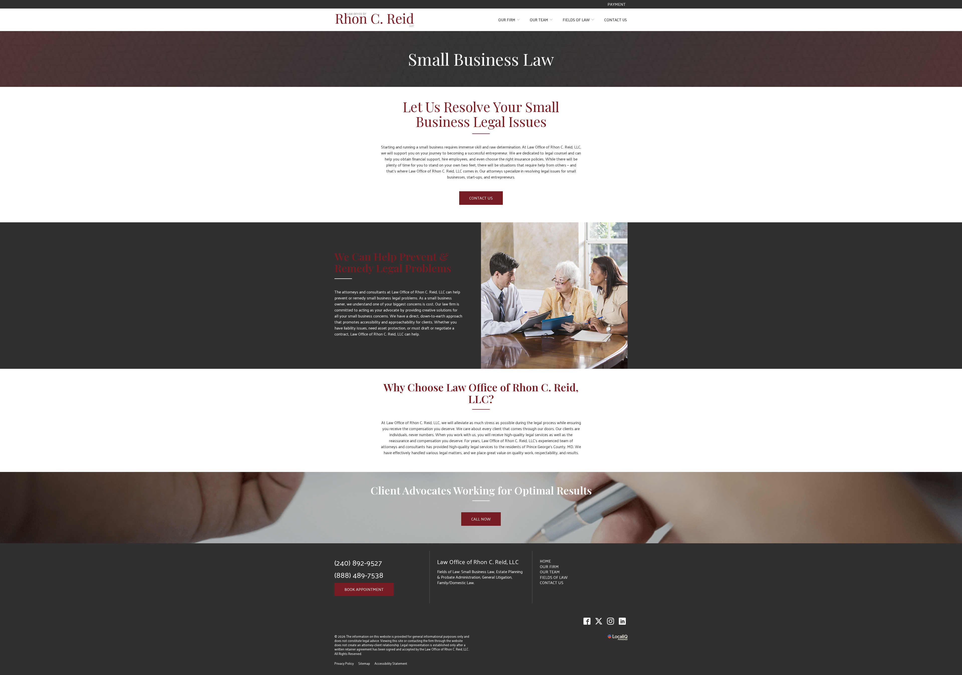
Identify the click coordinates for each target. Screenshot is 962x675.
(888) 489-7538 (358, 575)
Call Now (481, 519)
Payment (617, 4)
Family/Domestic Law (455, 582)
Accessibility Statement (391, 663)
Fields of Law (576, 19)
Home (545, 561)
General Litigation (497, 577)
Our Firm (506, 19)
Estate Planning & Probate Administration (480, 574)
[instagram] (610, 621)
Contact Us (615, 19)
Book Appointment (364, 589)
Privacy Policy (344, 663)
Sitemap (364, 663)
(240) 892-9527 (358, 562)
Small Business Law (481, 59)
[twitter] (598, 621)
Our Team (539, 19)
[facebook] (586, 621)
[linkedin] (622, 621)
